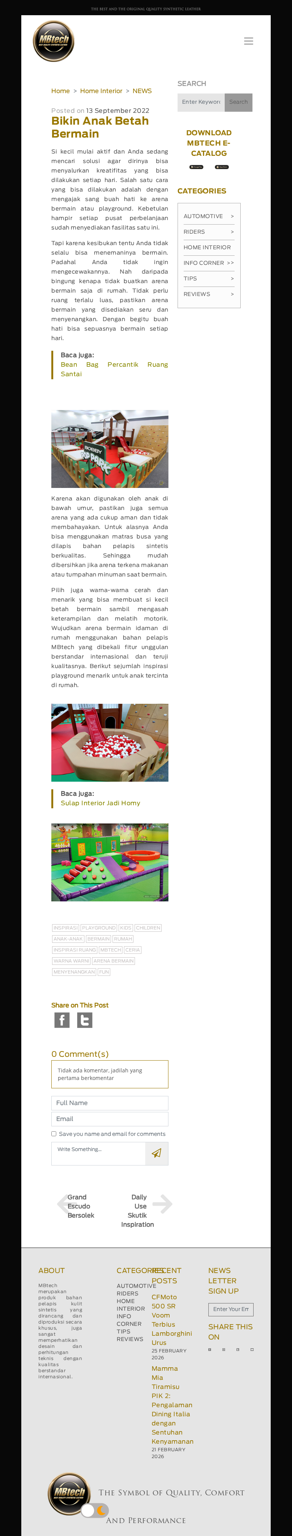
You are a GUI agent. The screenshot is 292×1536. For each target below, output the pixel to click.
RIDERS (127, 1294)
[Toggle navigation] (248, 41)
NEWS (142, 91)
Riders (209, 232)
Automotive (209, 216)
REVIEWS (130, 1339)
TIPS (123, 1332)
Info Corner (207, 263)
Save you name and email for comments (112, 1134)
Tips (209, 279)
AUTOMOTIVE (136, 1286)
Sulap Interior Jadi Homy (100, 803)
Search (238, 102)
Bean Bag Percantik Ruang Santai (114, 369)
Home (60, 91)
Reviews (209, 294)
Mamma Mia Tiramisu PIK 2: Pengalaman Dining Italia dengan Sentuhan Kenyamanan (173, 1405)
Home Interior (101, 91)
